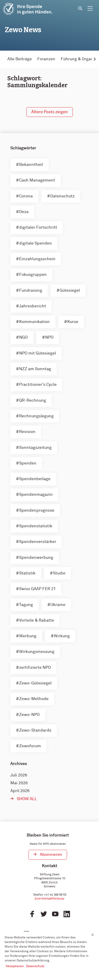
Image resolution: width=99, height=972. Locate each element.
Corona (26, 196)
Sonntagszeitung (35, 448)
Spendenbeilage (34, 479)
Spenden (27, 463)
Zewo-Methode (34, 699)
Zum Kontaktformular (49, 898)
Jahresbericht (32, 306)
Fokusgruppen (33, 275)
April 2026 (19, 791)
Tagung (26, 605)
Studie (59, 573)
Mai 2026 (19, 783)
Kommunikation (34, 322)
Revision (27, 432)
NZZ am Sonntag (35, 369)
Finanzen (46, 59)
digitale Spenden (35, 243)
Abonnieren (51, 855)
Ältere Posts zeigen (49, 112)
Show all (27, 799)
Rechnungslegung (36, 416)
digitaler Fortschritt (38, 227)
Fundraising (30, 290)
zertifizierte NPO (35, 668)
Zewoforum (30, 746)
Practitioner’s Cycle (38, 385)
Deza (24, 212)
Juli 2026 (18, 775)
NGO (23, 337)
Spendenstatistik (35, 526)
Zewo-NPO (29, 715)
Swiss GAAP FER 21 (37, 589)
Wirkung (62, 636)
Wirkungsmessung (36, 652)
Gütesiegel (70, 290)
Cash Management (37, 180)
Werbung (27, 636)
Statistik (27, 573)
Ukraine (57, 605)
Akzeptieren (15, 966)
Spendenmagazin (36, 495)
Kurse (72, 322)
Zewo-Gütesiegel (35, 683)
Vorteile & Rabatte (36, 620)
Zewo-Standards (35, 730)
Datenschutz (62, 196)
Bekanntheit (31, 165)
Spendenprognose (36, 510)
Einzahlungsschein (37, 259)
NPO (49, 337)
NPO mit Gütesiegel (37, 353)
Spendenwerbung (36, 558)
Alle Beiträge (19, 59)
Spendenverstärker (37, 542)
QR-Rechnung (32, 400)
